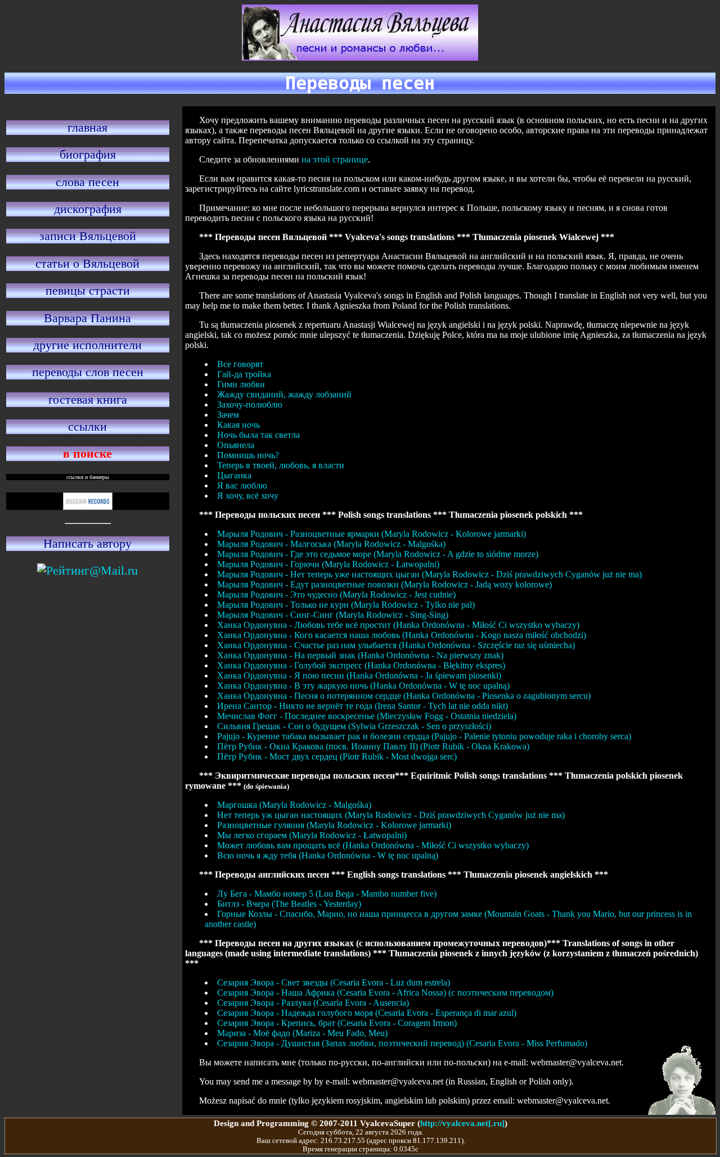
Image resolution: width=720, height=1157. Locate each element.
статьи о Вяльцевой (87, 263)
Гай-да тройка (244, 374)
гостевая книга (87, 399)
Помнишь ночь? (248, 455)
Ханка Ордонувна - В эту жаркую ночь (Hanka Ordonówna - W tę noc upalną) (363, 685)
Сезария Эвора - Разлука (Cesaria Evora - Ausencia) (313, 1002)
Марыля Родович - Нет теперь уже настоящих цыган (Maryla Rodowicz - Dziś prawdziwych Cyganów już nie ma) (429, 574)
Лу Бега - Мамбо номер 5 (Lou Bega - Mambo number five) (326, 893)
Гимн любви (241, 384)
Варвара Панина (87, 318)
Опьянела (235, 445)
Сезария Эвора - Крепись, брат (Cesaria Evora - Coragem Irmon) (337, 1023)
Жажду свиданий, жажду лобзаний (284, 394)
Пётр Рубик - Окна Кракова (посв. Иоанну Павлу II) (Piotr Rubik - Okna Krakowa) (373, 746)
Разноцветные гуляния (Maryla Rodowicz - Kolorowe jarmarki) (334, 825)
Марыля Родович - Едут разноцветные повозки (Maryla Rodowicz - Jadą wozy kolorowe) (384, 584)
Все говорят (240, 364)
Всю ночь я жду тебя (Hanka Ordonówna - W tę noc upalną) (327, 855)
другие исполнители (87, 345)
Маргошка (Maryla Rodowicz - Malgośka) (294, 805)
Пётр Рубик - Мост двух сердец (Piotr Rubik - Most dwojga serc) (337, 756)
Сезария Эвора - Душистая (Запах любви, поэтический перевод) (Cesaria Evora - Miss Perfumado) (402, 1043)
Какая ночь (238, 425)
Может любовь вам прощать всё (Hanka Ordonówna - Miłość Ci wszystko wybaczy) (373, 845)
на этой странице (335, 159)
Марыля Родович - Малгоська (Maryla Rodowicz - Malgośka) (331, 544)
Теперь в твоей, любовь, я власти (280, 465)
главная (87, 127)
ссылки (87, 426)
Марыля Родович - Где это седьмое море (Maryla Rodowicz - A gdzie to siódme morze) (377, 554)
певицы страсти (88, 290)
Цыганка (234, 475)
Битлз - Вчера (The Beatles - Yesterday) (289, 904)
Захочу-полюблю (249, 404)
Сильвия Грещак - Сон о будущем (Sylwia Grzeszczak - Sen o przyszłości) (354, 726)
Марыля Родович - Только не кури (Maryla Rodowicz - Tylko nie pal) (346, 604)
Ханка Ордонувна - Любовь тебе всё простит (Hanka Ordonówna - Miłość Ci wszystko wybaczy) (398, 625)
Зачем (228, 414)
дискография (88, 209)
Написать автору (87, 543)
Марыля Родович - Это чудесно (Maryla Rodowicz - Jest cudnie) (336, 594)
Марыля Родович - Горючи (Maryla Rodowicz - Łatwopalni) (328, 564)
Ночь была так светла (258, 435)
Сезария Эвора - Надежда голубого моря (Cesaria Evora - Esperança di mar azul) (366, 1013)
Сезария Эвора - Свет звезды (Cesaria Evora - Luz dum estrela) (333, 982)
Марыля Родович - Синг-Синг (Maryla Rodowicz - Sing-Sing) (332, 615)
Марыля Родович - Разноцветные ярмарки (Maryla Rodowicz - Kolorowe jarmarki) (371, 534)
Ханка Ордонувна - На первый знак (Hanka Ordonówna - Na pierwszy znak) (360, 655)
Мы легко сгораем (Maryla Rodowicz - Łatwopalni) (312, 835)
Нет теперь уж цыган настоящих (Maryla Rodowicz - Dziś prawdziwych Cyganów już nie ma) (391, 815)
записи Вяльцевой (87, 236)
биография (88, 154)
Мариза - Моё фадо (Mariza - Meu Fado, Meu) (302, 1033)
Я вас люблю (242, 485)
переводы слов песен (87, 372)
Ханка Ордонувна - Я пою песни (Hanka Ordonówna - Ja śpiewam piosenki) (359, 675)
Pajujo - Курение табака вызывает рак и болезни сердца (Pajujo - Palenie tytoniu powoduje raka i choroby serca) (424, 736)
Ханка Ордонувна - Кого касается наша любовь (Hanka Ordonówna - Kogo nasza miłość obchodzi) (401, 635)
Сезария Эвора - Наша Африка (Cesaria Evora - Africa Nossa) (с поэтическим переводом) (385, 992)
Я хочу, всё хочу (247, 495)
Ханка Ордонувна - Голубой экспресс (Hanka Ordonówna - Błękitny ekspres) (361, 665)
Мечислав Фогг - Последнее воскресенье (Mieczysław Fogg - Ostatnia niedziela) (366, 716)
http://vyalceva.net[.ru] (462, 1123)
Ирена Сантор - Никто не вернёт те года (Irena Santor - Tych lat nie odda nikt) (362, 706)
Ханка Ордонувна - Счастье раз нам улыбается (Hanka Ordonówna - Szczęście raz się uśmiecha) (396, 645)
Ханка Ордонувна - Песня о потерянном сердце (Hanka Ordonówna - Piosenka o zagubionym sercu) (404, 695)
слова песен (87, 182)
